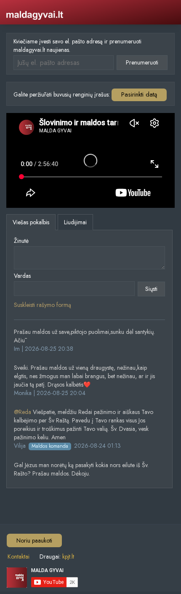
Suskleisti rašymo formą (42, 305)
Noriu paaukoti (34, 540)
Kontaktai (18, 556)
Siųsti (151, 289)
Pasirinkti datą (139, 94)
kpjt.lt (68, 556)
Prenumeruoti (142, 62)
